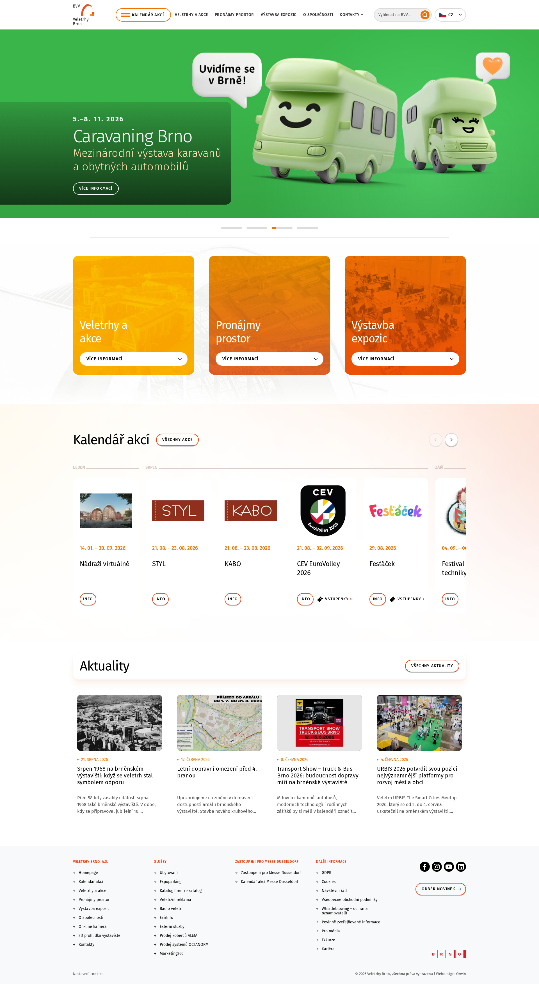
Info (88, 599)
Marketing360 (172, 953)
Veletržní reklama (175, 900)
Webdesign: (446, 974)
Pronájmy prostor (234, 14)
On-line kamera (93, 926)
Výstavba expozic (278, 14)
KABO (233, 564)
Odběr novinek (438, 889)
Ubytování (169, 873)
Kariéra (328, 949)
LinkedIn (461, 867)
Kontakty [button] (349, 14)
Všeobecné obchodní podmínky (350, 900)
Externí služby (172, 926)
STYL (158, 564)
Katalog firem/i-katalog (181, 891)
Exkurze (328, 940)
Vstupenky (337, 599)
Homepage (88, 873)
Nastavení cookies (88, 974)
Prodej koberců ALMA (178, 935)
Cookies (329, 882)
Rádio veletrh (172, 909)
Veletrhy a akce (191, 14)
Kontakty (86, 944)
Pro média (331, 931)
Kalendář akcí (91, 882)
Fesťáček (381, 564)
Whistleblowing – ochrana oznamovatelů (345, 911)
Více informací (96, 188)
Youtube (449, 867)
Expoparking (170, 882)
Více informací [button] (104, 358)
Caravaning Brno (132, 136)
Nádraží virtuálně (104, 564)
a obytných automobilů (131, 166)
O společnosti (318, 14)
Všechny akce (177, 439)
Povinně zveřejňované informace (351, 922)
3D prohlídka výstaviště (99, 935)
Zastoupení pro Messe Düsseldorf (271, 873)
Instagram (437, 867)
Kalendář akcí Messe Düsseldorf (269, 882)
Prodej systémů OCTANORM (184, 944)
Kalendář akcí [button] (148, 14)
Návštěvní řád (334, 891)
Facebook (425, 867)
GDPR (326, 873)
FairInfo (166, 918)
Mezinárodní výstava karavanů (147, 153)
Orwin (461, 974)
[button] (450, 15)
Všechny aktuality (432, 665)
